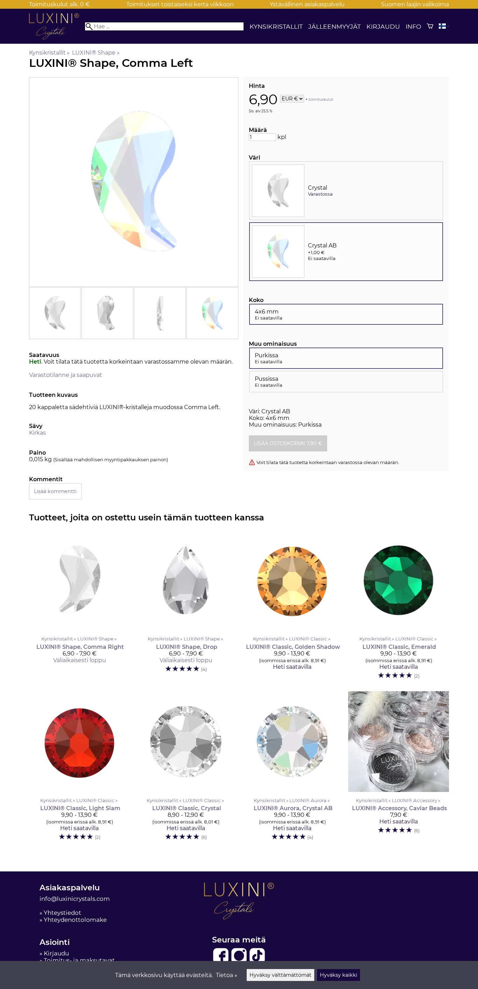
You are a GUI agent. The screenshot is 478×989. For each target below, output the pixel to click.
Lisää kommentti (55, 491)
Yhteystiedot (62, 912)
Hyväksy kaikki (338, 975)
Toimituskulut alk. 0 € (59, 4)
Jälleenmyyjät (334, 26)
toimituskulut (321, 99)
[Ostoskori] (430, 26)
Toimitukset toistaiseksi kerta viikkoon (180, 4)
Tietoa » (226, 975)
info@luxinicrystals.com (75, 898)
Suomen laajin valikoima (415, 4)
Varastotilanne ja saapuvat (65, 375)
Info (413, 26)
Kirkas (37, 432)
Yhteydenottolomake (75, 919)
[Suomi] (444, 26)
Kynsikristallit (276, 26)
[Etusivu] (57, 37)
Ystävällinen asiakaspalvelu (307, 4)
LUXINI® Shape (95, 52)
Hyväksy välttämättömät (280, 975)
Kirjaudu (383, 26)
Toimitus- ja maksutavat (79, 960)
